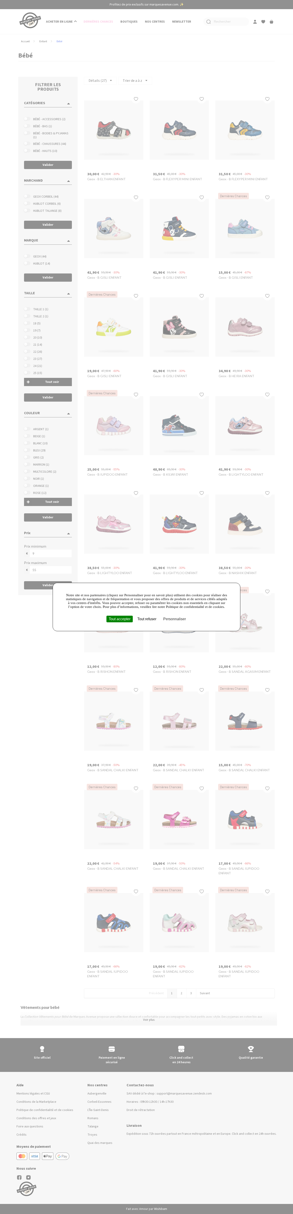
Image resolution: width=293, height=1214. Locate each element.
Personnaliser (174, 619)
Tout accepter (119, 619)
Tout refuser (146, 619)
